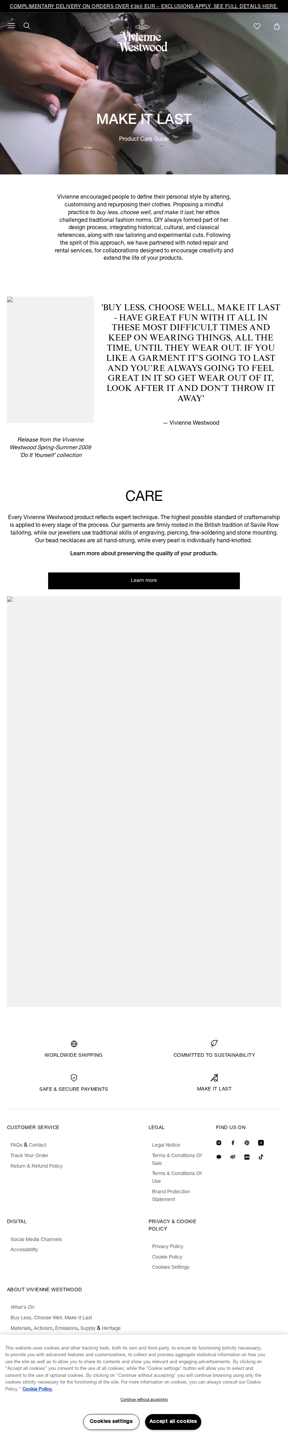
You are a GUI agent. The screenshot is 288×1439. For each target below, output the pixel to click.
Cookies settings (111, 1421)
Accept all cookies (173, 1421)
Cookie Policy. (37, 1389)
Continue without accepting (144, 1400)
